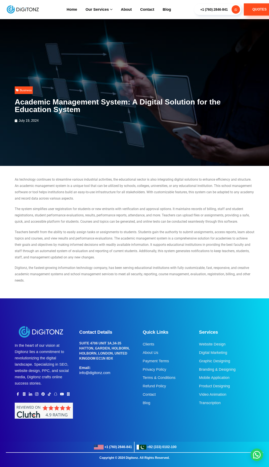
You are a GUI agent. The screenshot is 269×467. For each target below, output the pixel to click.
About (126, 9)
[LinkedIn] (30, 394)
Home (72, 9)
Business (26, 90)
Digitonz (132, 457)
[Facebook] (18, 394)
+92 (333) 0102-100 (162, 447)
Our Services (97, 9)
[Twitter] (24, 394)
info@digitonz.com (94, 373)
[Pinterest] (43, 394)
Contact (147, 9)
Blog (167, 9)
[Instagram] (37, 394)
